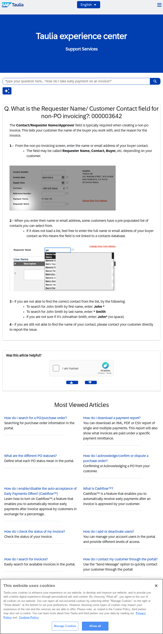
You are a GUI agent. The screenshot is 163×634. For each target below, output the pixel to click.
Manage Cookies (65, 626)
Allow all (95, 626)
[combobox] (74, 81)
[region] (81, 606)
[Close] (156, 585)
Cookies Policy (29, 617)
